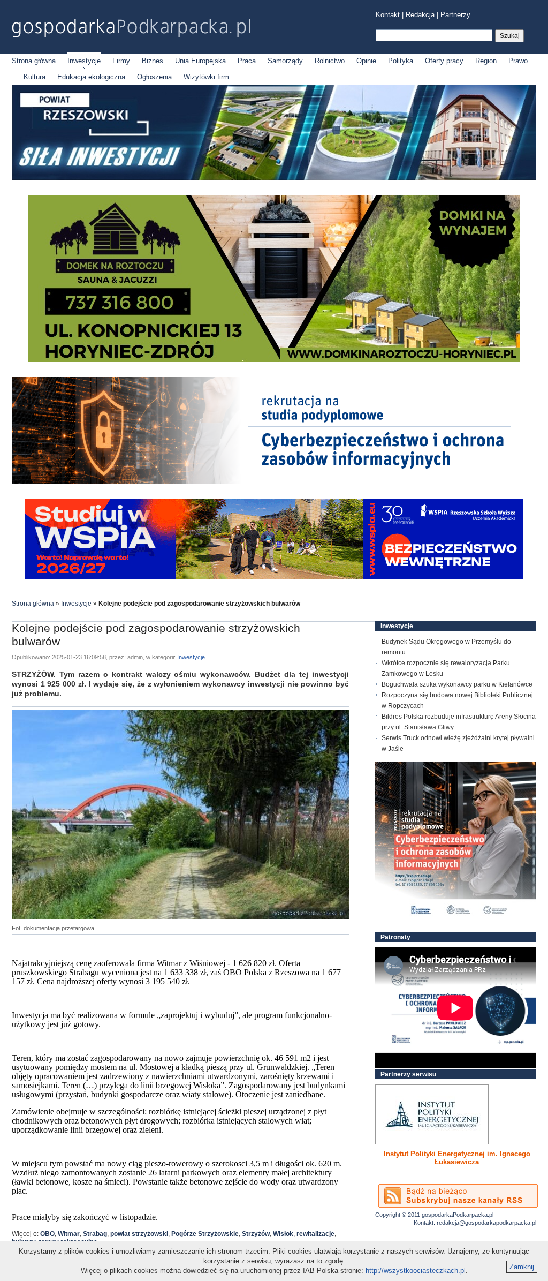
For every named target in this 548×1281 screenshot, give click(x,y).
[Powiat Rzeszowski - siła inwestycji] (274, 178)
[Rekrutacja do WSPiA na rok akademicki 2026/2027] (274, 577)
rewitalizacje (315, 1234)
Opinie (366, 61)
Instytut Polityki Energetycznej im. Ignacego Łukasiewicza (457, 1158)
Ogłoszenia (154, 77)
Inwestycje (84, 61)
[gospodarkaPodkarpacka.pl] (131, 28)
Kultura (34, 77)
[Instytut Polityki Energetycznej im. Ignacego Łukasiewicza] (432, 1114)
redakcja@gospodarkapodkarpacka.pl (486, 1222)
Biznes (152, 61)
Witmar (69, 1234)
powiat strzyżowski (139, 1234)
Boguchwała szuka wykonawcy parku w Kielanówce (457, 684)
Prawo (518, 61)
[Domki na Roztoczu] (274, 360)
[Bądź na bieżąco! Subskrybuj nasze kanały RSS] (458, 1196)
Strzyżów (256, 1234)
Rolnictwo (330, 61)
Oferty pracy (444, 61)
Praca (247, 61)
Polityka (400, 61)
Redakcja (420, 15)
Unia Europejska (200, 61)
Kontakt (388, 15)
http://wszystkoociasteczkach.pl (416, 1271)
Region (486, 61)
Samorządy (285, 61)
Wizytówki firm (206, 77)
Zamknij (521, 1267)
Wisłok (283, 1234)
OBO (47, 1234)
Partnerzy (455, 15)
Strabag (95, 1234)
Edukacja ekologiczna (91, 77)
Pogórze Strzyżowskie (205, 1234)
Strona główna (34, 61)
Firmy (121, 61)
